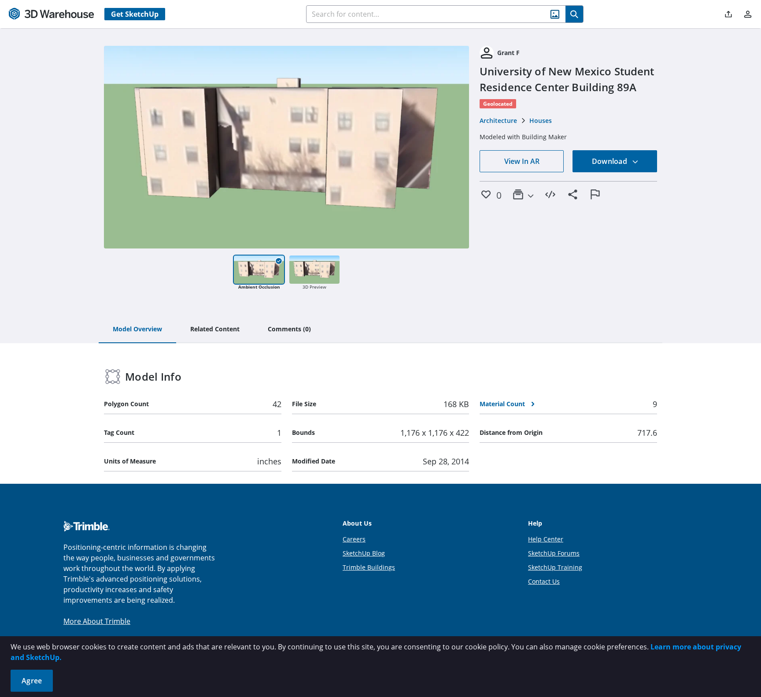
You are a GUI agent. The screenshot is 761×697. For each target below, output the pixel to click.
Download (610, 161)
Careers (354, 539)
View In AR (521, 161)
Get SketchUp (135, 14)
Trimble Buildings (369, 567)
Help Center (545, 539)
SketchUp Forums (554, 553)
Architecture (498, 120)
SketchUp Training (555, 567)
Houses (540, 120)
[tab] (137, 329)
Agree (32, 681)
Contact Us (544, 581)
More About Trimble (96, 621)
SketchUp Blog (364, 553)
